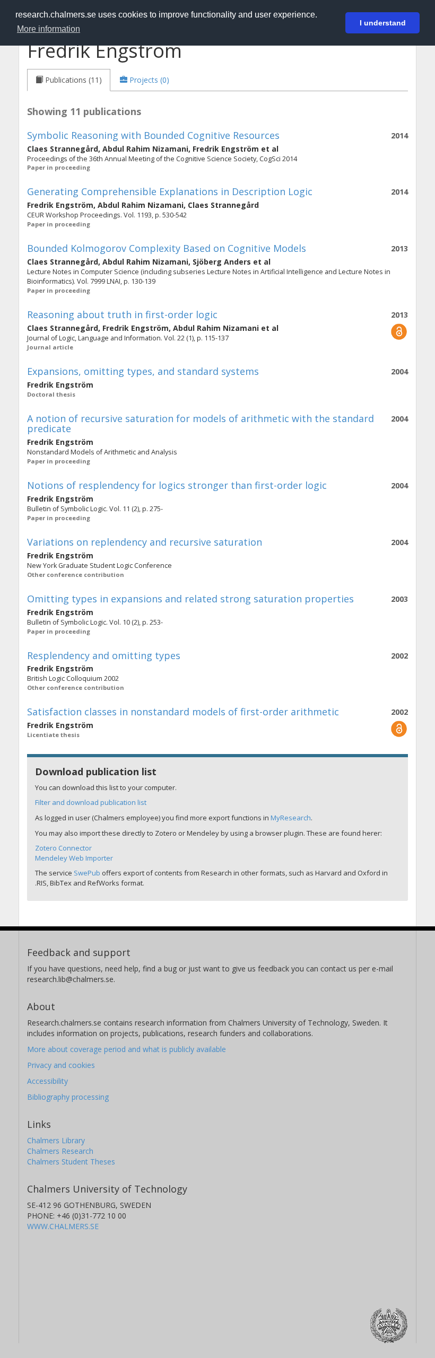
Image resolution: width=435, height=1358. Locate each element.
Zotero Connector (63, 848)
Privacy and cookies (61, 1065)
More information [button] (48, 28)
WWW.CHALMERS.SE (63, 1226)
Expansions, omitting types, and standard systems (143, 371)
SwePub (87, 873)
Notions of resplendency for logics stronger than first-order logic (177, 485)
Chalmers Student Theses (71, 1162)
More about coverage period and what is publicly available (126, 1049)
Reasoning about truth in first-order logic (122, 314)
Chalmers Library (56, 1140)
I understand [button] (383, 23)
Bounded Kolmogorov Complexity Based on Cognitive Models (166, 248)
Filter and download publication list (90, 802)
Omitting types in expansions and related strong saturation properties (190, 598)
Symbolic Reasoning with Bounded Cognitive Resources (153, 135)
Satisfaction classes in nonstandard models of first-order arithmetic (183, 711)
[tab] (68, 80)
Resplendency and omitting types (103, 655)
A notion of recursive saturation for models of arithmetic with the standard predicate (200, 423)
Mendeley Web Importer (74, 858)
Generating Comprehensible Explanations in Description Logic (169, 191)
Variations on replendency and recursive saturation (144, 542)
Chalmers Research (60, 1151)
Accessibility (47, 1081)
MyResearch (291, 817)
